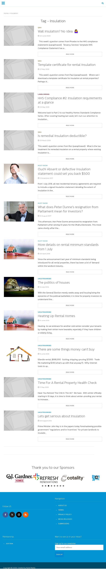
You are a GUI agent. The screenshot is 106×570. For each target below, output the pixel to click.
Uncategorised (44, 279)
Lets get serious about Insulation (61, 416)
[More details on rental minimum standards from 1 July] (19, 248)
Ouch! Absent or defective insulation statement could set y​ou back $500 (64, 171)
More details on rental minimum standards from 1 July (68, 246)
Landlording (43, 94)
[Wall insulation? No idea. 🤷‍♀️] (19, 35)
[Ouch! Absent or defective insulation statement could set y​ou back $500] (19, 173)
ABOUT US (62, 505)
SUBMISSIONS (63, 523)
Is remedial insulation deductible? (62, 136)
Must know (43, 166)
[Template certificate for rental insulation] (19, 68)
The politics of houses (54, 282)
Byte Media (30, 568)
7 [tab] (60, 486)
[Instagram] (19, 514)
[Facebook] (5, 514)
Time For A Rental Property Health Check (67, 382)
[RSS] (25, 514)
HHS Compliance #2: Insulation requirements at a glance (70, 100)
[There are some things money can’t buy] (19, 353)
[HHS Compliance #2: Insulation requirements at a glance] (19, 102)
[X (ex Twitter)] (12, 514)
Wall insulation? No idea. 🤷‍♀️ (58, 31)
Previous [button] (10, 477)
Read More (70, 54)
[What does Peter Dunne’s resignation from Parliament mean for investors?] (19, 211)
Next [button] (96, 477)
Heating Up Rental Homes (56, 316)
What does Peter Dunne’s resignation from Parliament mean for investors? (68, 209)
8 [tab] (63, 486)
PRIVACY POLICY (65, 514)
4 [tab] (51, 486)
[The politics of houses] (19, 286)
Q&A (39, 28)
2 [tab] (45, 486)
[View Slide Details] (19, 478)
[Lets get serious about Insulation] (19, 420)
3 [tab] (48, 486)
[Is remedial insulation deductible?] (19, 140)
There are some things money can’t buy (66, 349)
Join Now (9, 543)
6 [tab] (57, 486)
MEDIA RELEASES (65, 519)
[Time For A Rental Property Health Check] (19, 386)
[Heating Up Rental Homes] (19, 320)
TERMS (61, 510)
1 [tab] (42, 486)
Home (6, 13)
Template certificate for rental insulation (67, 64)
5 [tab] (54, 486)
